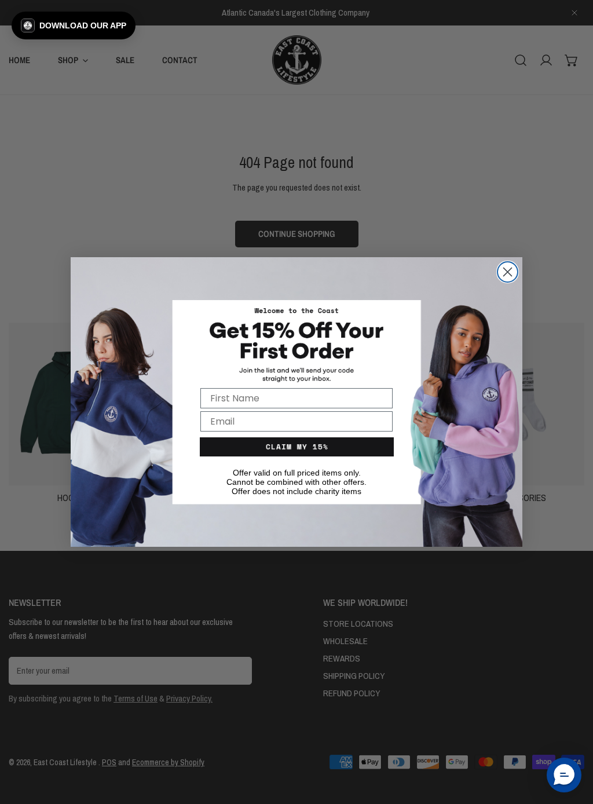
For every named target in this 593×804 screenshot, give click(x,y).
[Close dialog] (507, 272)
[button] (74, 25)
